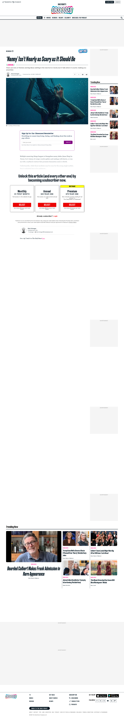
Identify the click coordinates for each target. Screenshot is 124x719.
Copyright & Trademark (100, 712)
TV (44, 18)
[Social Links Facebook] (96, 701)
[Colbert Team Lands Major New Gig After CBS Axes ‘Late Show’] (114, 128)
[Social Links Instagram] (104, 701)
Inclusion (79, 712)
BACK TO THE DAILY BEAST (39, 708)
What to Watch (53, 698)
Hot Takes (52, 695)
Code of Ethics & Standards (68, 712)
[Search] (122, 18)
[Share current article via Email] (82, 74)
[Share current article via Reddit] (86, 74)
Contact (35, 712)
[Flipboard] (115, 701)
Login (55, 216)
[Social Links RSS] (111, 701)
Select (22, 205)
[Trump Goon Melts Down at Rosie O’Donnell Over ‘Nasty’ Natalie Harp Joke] (114, 104)
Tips (40, 712)
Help (53, 712)
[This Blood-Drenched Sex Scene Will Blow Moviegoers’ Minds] (114, 139)
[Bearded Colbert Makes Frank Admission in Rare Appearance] (114, 93)
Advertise (48, 712)
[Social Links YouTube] (107, 701)
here (43, 238)
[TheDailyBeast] (62, 4)
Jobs (43, 712)
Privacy (57, 712)
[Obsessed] (62, 10)
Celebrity (67, 18)
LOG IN (117, 2)
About (31, 712)
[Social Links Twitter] (100, 701)
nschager (31, 232)
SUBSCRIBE (109, 2)
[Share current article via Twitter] (78, 74)
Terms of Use (41, 145)
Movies (48, 18)
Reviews (54, 18)
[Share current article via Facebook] (74, 74)
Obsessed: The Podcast (79, 18)
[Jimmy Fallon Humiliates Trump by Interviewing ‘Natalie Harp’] (114, 117)
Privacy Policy (49, 145)
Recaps (61, 18)
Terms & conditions (87, 712)
